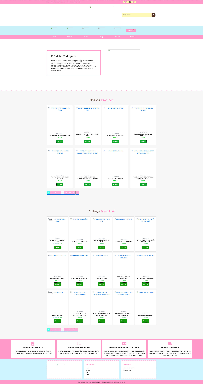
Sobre (86, 37)
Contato (69, 37)
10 (69, 330)
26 (70, 193)
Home (54, 37)
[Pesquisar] (153, 15)
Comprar (59, 141)
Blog (101, 37)
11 (73, 330)
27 (73, 193)
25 (66, 193)
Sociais (117, 37)
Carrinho (133, 37)
